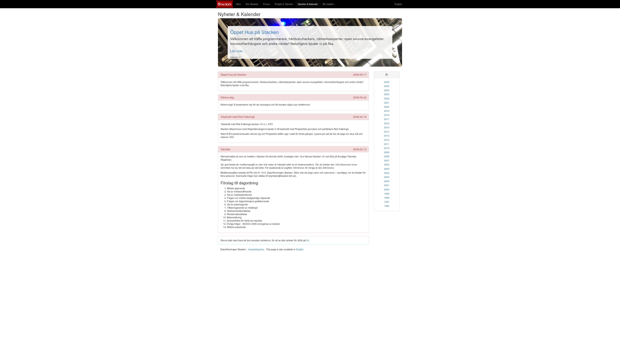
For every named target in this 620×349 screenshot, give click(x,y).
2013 (386, 135)
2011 (386, 144)
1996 (386, 205)
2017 (386, 119)
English (398, 4)
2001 (386, 185)
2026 (386, 82)
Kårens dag (227, 97)
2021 (386, 102)
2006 (386, 164)
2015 (386, 127)
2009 (386, 152)
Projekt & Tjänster (284, 4)
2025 (386, 86)
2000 (386, 189)
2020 (386, 106)
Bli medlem (328, 4)
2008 (386, 156)
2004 (386, 172)
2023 (386, 94)
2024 (386, 90)
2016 (386, 123)
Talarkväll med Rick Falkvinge (238, 117)
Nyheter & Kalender (309, 4)
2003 (386, 177)
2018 (386, 114)
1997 (386, 201)
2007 (386, 160)
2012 (386, 139)
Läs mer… (238, 50)
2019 (386, 110)
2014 (386, 131)
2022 (386, 98)
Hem (238, 4)
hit (307, 240)
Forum (266, 4)
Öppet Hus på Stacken (254, 31)
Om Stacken (252, 4)
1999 (386, 193)
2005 (386, 168)
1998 (386, 197)
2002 (386, 181)
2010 (386, 148)
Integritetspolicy (256, 249)
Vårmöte (225, 149)
